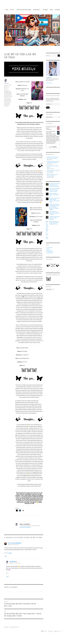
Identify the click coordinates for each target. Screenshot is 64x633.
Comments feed (50, 251)
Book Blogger (6, 94)
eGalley (8, 103)
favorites (6, 104)
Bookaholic (9, 99)
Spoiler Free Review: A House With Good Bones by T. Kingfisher (54, 213)
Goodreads (57, 9)
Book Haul (6, 96)
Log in (48, 248)
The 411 (12, 9)
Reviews (5, 88)
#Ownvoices (6, 90)
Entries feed (49, 250)
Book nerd (6, 97)
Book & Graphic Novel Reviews (24, 9)
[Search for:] (52, 55)
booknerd (6, 100)
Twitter (51, 9)
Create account (50, 247)
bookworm (6, 101)
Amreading (6, 91)
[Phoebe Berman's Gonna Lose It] (58, 128)
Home (6, 9)
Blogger (9, 92)
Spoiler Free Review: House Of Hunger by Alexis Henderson (54, 218)
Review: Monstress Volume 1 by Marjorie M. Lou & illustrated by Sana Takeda (54, 185)
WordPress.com (50, 252)
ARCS (10, 91)
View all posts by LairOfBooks (25, 527)
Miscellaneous (36, 9)
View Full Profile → (49, 82)
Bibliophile (6, 92)
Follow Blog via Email (52, 95)
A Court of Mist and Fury (50, 131)
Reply (6, 556)
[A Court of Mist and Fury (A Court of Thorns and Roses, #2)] (58, 132)
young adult (6, 105)
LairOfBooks (6, 83)
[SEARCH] (59, 55)
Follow (48, 107)
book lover (10, 96)
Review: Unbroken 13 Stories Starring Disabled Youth (54, 194)
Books (9, 100)
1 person (10, 552)
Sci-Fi (9, 104)
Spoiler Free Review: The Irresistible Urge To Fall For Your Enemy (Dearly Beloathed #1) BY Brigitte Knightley (54, 207)
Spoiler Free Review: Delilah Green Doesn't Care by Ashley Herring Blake (54, 190)
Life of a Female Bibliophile (14, 543)
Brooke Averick (49, 129)
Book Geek (9, 95)
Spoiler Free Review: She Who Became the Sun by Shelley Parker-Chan (54, 223)
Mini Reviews (6, 86)
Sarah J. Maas (49, 132)
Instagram (45, 9)
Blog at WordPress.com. (14, 627)
